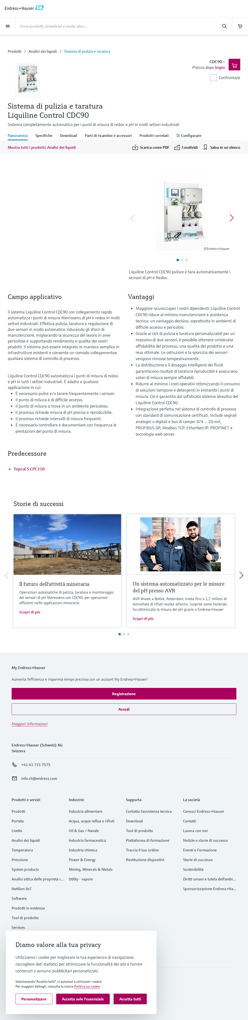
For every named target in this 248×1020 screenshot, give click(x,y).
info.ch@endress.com (39, 778)
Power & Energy (82, 859)
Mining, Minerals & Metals (91, 869)
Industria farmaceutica (87, 840)
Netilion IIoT (22, 888)
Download (134, 821)
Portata (18, 821)
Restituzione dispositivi (145, 859)
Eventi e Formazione (200, 850)
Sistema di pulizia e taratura (87, 51)
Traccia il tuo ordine (142, 850)
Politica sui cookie (87, 986)
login (220, 67)
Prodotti (14, 51)
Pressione (20, 859)
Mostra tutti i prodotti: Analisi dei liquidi (42, 147)
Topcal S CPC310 (29, 469)
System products (25, 869)
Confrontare (229, 77)
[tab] (19, 136)
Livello (17, 830)
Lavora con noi (195, 830)
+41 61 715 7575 (35, 764)
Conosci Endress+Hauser (203, 811)
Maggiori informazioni (30, 723)
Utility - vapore (81, 879)
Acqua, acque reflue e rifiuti (91, 821)
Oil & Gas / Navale (84, 830)
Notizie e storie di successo (205, 840)
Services (18, 927)
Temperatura (22, 850)
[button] (124, 694)
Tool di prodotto (25, 917)
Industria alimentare (85, 811)
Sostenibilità (193, 869)
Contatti (189, 821)
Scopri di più (29, 612)
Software (19, 898)
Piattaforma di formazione (147, 840)
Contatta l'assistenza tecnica (149, 811)
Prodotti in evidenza (28, 908)
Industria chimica (83, 850)
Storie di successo (198, 859)
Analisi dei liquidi (43, 51)
